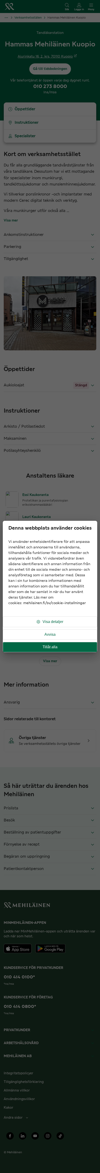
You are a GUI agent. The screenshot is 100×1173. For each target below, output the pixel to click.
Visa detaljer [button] (53, 622)
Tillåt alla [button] (50, 647)
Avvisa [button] (50, 634)
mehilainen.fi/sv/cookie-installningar (54, 603)
